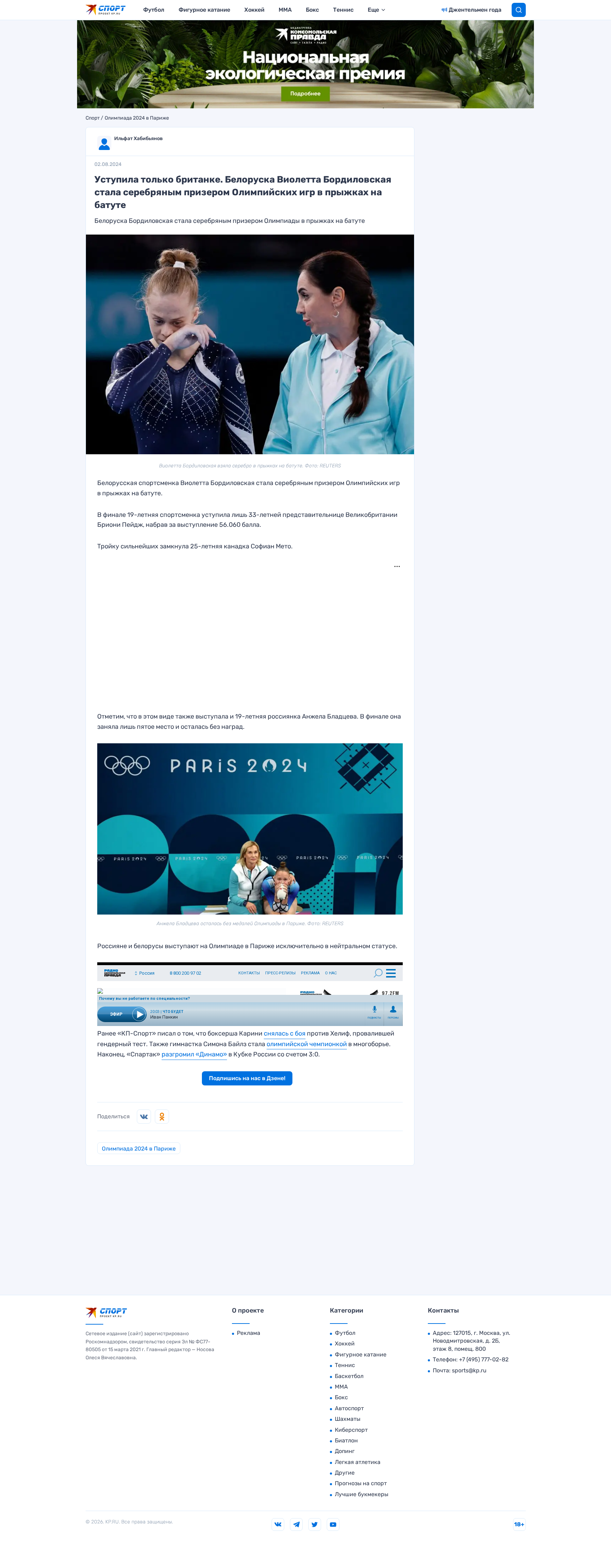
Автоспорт (349, 1408)
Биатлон (346, 1440)
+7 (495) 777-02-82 (483, 1359)
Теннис (343, 9)
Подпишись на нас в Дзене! (247, 1078)
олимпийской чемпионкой (307, 1044)
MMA (285, 9)
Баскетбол (349, 1376)
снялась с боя (285, 1033)
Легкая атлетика (357, 1462)
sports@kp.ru (469, 1370)
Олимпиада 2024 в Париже (137, 118)
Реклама (248, 1333)
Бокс (312, 9)
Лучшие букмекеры (361, 1494)
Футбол (153, 9)
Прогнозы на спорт (361, 1483)
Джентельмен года (475, 9)
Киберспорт (351, 1429)
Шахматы (347, 1419)
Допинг (345, 1451)
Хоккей (254, 9)
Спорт (93, 118)
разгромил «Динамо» (194, 1054)
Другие (345, 1472)
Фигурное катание (204, 9)
